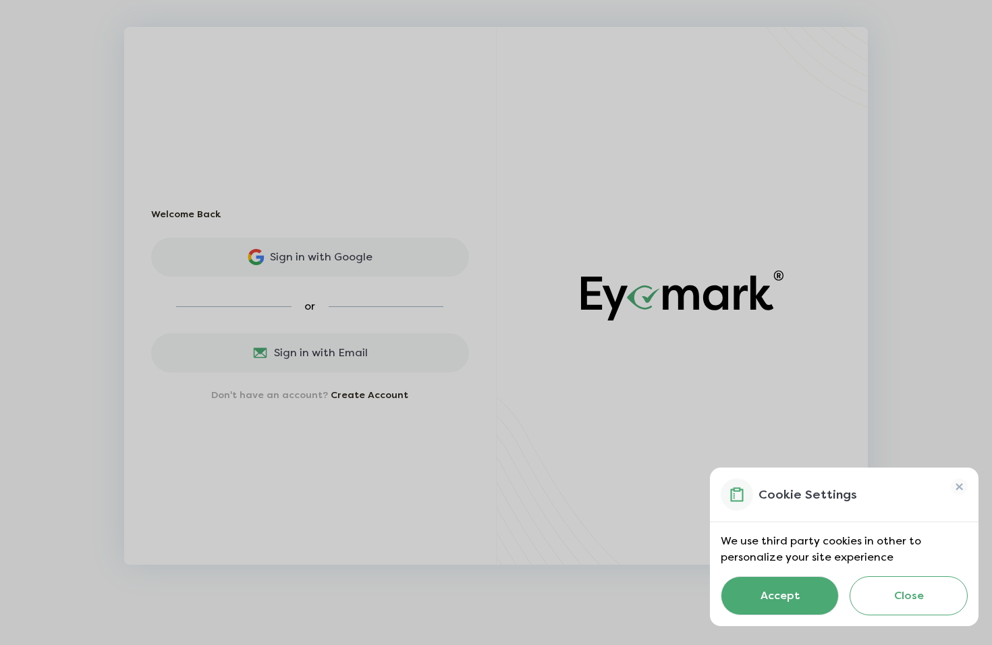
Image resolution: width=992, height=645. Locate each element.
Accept (780, 595)
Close (909, 595)
